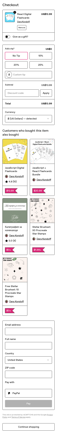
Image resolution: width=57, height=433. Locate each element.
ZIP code (10, 367)
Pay (28, 403)
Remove (21, 28)
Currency (10, 112)
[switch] (7, 36)
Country (9, 353)
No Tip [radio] (16, 55)
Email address (13, 324)
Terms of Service (18, 417)
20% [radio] (16, 64)
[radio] (28, 393)
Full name (10, 339)
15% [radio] (40, 55)
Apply (46, 93)
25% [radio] (40, 64)
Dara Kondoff (23, 21)
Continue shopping (28, 426)
